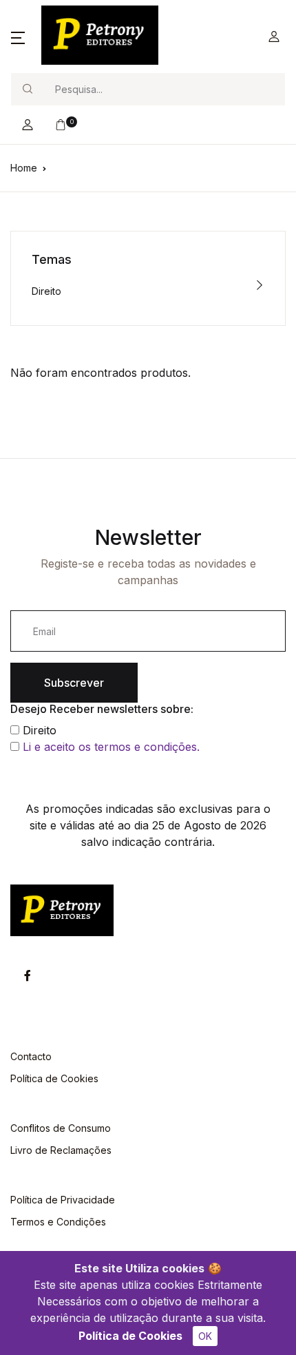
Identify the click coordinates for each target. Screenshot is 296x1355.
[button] (18, 36)
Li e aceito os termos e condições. (111, 747)
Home (23, 168)
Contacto (31, 1056)
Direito (46, 291)
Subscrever (74, 683)
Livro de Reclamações (61, 1150)
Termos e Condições (58, 1222)
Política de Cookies (130, 1336)
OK (205, 1336)
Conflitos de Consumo (60, 1128)
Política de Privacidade (62, 1200)
